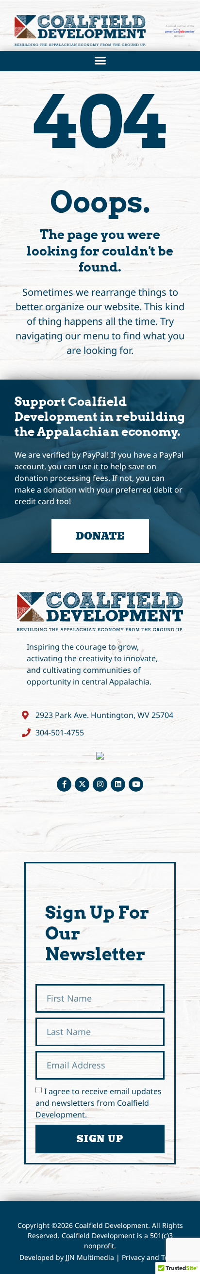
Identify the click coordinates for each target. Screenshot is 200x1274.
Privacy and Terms (151, 1257)
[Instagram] (100, 784)
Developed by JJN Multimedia (66, 1257)
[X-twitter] (82, 784)
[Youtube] (136, 784)
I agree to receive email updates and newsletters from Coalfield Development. (98, 1103)
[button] (100, 60)
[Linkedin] (118, 784)
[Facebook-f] (64, 784)
